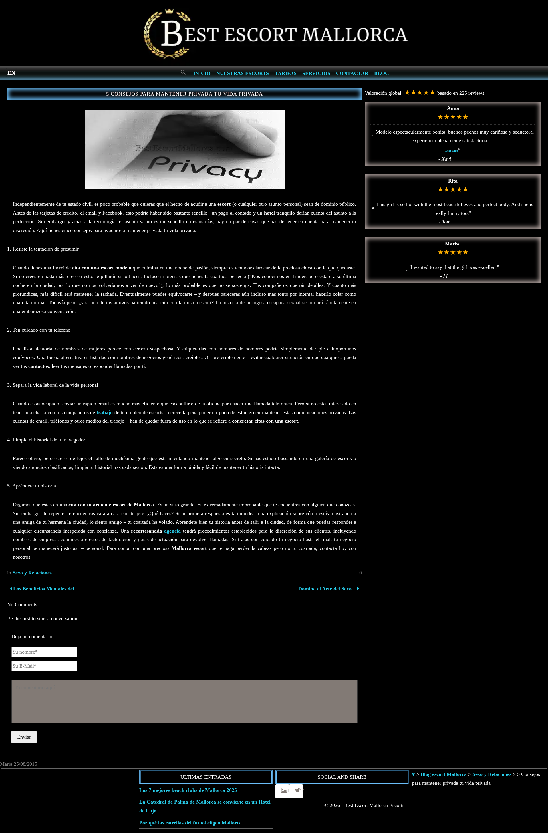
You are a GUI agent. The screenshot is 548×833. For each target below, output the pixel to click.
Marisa (453, 244)
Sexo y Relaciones (32, 573)
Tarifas (286, 73)
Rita (453, 181)
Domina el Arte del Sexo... (327, 589)
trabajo (104, 412)
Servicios (316, 73)
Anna (453, 108)
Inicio (202, 73)
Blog (381, 73)
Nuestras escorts (242, 73)
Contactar (352, 73)
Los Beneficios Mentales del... (45, 589)
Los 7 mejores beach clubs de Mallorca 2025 (188, 790)
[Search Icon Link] (183, 72)
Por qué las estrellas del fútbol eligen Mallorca (190, 823)
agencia (172, 531)
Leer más (451, 150)
